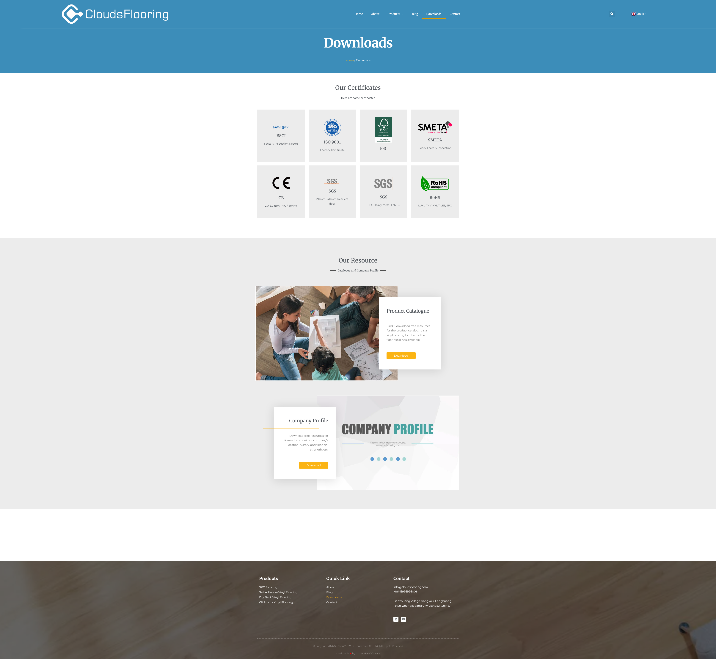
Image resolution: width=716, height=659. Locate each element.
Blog (415, 14)
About (375, 14)
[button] (612, 14)
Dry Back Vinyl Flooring (275, 597)
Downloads (434, 14)
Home (359, 14)
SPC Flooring (268, 587)
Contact (455, 14)
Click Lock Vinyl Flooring (276, 602)
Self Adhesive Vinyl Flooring (278, 592)
